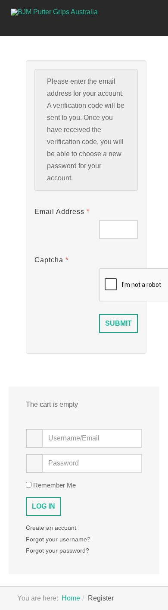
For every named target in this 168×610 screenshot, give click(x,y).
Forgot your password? (57, 550)
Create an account (52, 527)
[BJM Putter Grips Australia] (62, 12)
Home (71, 598)
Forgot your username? (58, 539)
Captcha (51, 260)
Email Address (62, 211)
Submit (118, 323)
